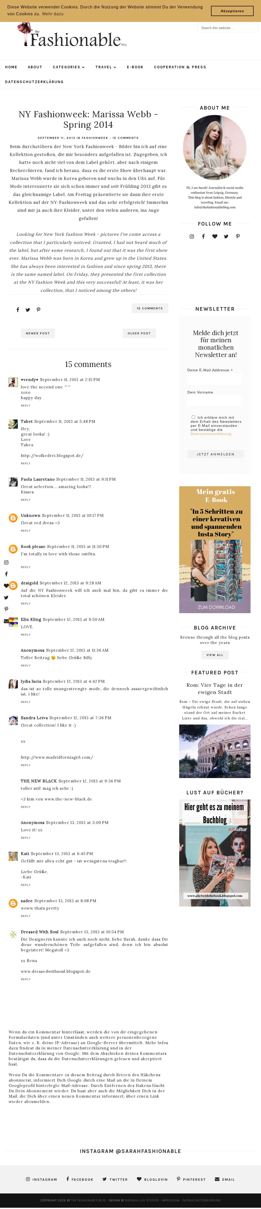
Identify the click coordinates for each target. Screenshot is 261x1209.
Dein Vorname (200, 392)
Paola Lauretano (38, 479)
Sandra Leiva (34, 717)
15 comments (126, 138)
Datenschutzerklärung (34, 82)
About (35, 67)
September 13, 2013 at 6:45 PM (62, 853)
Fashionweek (95, 138)
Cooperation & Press (180, 67)
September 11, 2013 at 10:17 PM (73, 515)
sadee (27, 900)
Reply (26, 405)
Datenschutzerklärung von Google (44, 1053)
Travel (103, 67)
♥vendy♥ (29, 379)
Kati (25, 853)
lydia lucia (31, 681)
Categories (67, 67)
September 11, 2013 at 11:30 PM (78, 546)
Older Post (139, 333)
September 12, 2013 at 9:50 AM (74, 619)
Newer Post (38, 333)
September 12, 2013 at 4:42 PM (74, 681)
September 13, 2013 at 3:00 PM (77, 822)
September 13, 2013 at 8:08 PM (65, 900)
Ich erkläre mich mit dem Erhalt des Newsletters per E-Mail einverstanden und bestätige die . (216, 425)
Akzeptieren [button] (232, 11)
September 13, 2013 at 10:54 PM (92, 931)
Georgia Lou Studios (142, 1200)
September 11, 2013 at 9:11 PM (86, 479)
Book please (33, 546)
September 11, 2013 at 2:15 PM (70, 379)
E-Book (135, 67)
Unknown (31, 515)
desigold (29, 583)
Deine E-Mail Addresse (210, 370)
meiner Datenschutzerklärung (78, 1048)
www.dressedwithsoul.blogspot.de (56, 971)
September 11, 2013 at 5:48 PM (64, 421)
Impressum (171, 1200)
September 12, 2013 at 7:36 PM (80, 717)
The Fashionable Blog (88, 1200)
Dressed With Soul (40, 931)
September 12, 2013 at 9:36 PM (90, 781)
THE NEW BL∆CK (39, 781)
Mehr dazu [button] (53, 14)
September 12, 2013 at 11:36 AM (77, 650)
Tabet (27, 421)
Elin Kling (31, 619)
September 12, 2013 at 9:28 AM (70, 583)
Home (11, 67)
